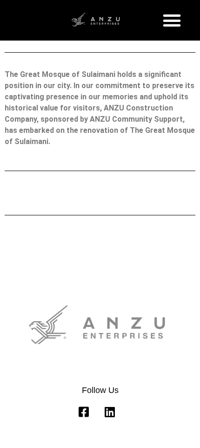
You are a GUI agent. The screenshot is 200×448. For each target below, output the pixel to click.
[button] (172, 20)
